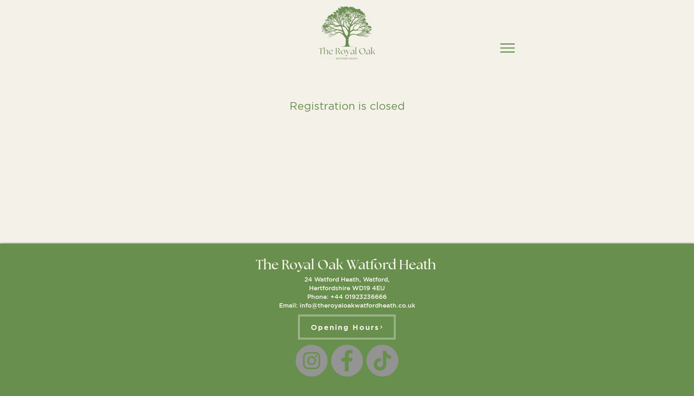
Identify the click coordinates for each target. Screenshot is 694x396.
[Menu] (507, 48)
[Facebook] (347, 361)
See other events (347, 132)
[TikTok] (382, 361)
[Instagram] (311, 361)
